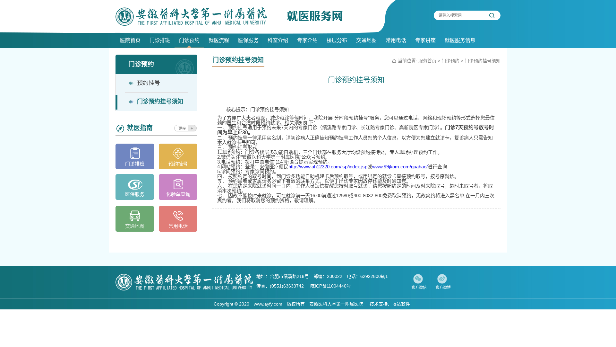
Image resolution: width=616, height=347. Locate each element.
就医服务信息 (460, 40)
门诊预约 (189, 40)
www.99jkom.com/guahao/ (400, 166)
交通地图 (366, 40)
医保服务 (248, 40)
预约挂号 (178, 163)
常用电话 (396, 40)
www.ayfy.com (268, 304)
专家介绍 (307, 40)
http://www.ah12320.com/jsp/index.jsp (327, 166)
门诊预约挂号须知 (483, 60)
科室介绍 (278, 40)
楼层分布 (337, 40)
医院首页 (130, 40)
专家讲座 (425, 40)
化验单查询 (178, 194)
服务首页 (427, 60)
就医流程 (219, 40)
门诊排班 (160, 40)
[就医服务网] (191, 16)
